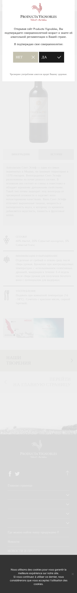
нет (19, 57)
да (44, 57)
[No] (72, 574)
